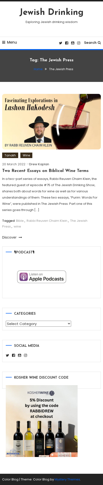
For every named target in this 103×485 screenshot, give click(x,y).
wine (17, 226)
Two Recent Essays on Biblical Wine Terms (45, 171)
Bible (20, 220)
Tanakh (10, 155)
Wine (26, 155)
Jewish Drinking (51, 12)
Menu (12, 42)
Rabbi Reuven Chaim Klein (47, 220)
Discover (9, 237)
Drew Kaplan (39, 164)
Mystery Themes (67, 479)
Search (90, 42)
